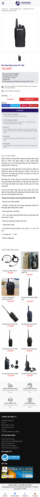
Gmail (25, 105)
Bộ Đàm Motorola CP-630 (29, 316)
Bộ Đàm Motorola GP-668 (29, 341)
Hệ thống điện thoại (15, 9)
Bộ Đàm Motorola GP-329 (10, 316)
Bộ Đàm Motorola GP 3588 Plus (29, 290)
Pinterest (35, 105)
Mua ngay (10, 99)
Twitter (16, 105)
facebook (7, 105)
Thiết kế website (7, 431)
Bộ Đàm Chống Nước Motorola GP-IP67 (10, 290)
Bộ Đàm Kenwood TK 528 (29, 366)
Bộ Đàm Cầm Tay (28, 9)
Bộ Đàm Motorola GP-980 (10, 341)
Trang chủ (4, 9)
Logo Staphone (23, 3)
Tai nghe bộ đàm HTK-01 (10, 264)
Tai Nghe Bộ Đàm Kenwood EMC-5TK (29, 264)
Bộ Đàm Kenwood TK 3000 (10, 366)
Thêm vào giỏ (28, 99)
